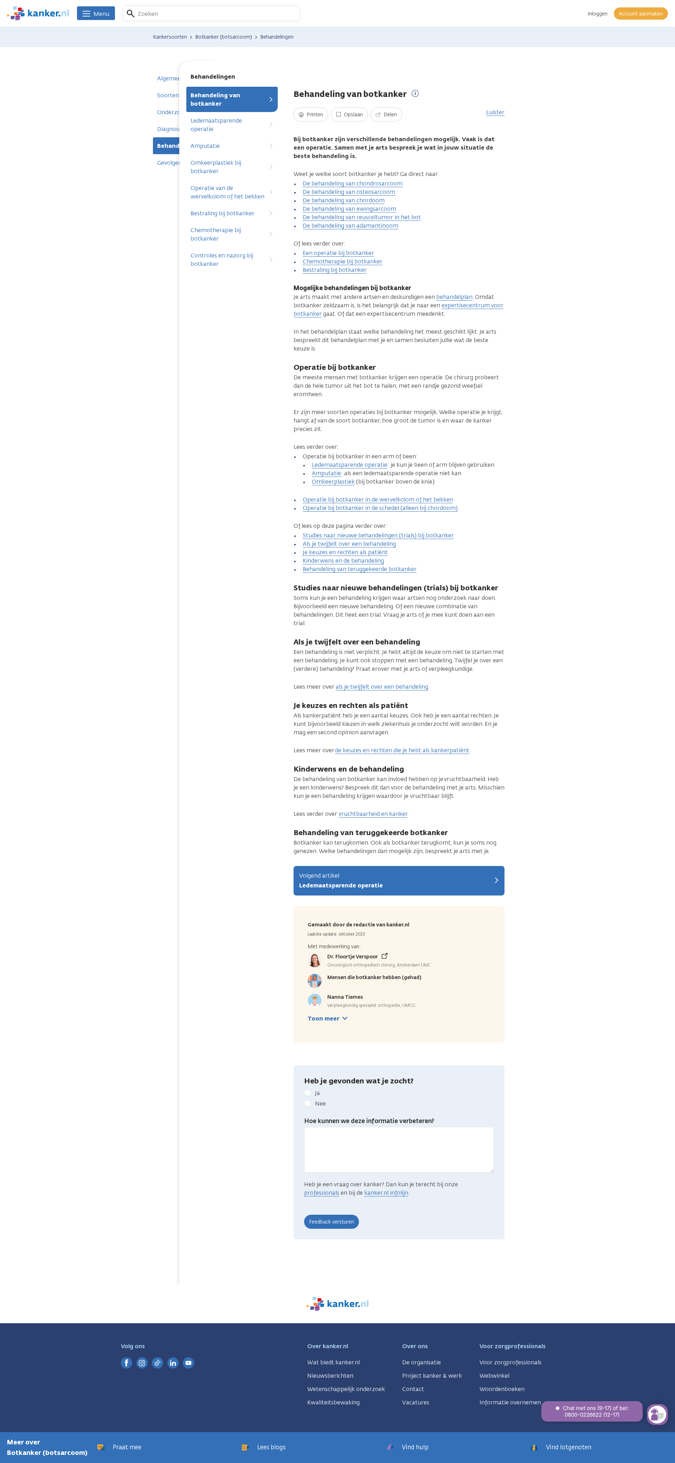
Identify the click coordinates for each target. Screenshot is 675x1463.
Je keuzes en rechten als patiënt (345, 552)
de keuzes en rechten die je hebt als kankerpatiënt (402, 750)
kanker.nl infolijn (386, 1192)
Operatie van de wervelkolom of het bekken (227, 192)
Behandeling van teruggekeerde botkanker (360, 569)
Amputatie (205, 146)
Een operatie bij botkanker (338, 253)
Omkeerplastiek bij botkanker (216, 167)
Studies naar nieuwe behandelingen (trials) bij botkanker (378, 535)
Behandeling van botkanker (215, 99)
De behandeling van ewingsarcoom (349, 208)
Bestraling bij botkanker (223, 213)
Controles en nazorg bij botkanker (222, 260)
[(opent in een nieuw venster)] (126, 1363)
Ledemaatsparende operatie (216, 125)
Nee (320, 1103)
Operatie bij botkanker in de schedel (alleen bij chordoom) (380, 508)
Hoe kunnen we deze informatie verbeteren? (369, 1121)
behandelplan (454, 297)
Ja (317, 1093)
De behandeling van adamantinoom (350, 225)
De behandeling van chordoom (344, 200)
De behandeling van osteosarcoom (349, 192)
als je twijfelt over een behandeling (382, 686)
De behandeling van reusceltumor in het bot (362, 217)
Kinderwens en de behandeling (343, 560)
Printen (314, 114)
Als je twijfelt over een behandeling (349, 543)
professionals (321, 1192)
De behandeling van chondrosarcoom (353, 183)
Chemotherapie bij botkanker (216, 234)
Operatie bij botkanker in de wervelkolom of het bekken (378, 499)
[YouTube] (188, 1363)
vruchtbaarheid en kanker (373, 814)
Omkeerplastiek (333, 481)
